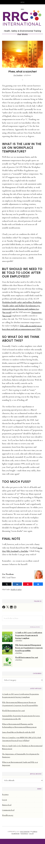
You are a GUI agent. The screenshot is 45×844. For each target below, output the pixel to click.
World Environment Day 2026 (13, 710)
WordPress (24, 833)
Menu (23, 2)
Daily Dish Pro (25, 831)
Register (5, 794)
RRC (22, 9)
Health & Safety (16, 589)
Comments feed (8, 810)
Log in (4, 799)
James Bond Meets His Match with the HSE (18, 732)
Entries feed (6, 805)
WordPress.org (7, 815)
